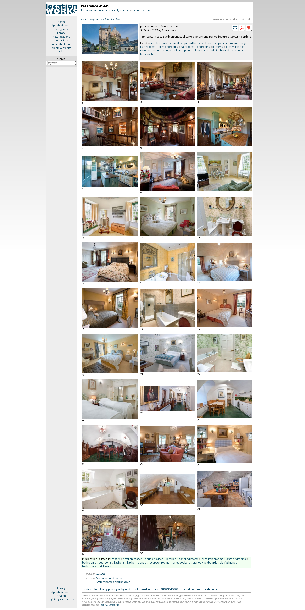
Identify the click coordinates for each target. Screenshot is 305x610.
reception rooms (150, 50)
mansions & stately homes (112, 10)
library (61, 33)
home (61, 21)
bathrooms (187, 47)
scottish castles (172, 43)
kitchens (217, 47)
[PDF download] (242, 30)
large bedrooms (168, 47)
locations (87, 10)
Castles (100, 573)
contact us (61, 40)
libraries (210, 43)
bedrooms (203, 47)
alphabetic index (61, 25)
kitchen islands (235, 47)
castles (135, 10)
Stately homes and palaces (113, 582)
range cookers (172, 50)
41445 (146, 10)
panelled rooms (228, 43)
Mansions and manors (110, 578)
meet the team (61, 44)
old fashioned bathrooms (227, 50)
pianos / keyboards (196, 50)
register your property (61, 599)
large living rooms (212, 559)
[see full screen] (235, 28)
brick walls (146, 54)
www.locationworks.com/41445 (232, 19)
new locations (61, 36)
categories (61, 29)
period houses (193, 43)
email (186, 589)
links (61, 51)
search (61, 596)
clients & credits (61, 48)
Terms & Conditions (109, 604)
